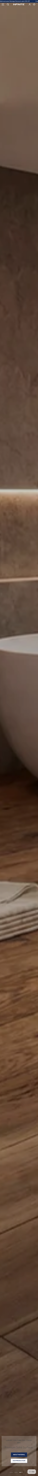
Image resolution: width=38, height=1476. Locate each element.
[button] (8, 4)
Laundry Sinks (19, 1455)
